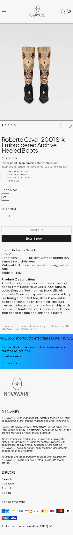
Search (7, 479)
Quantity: (9, 209)
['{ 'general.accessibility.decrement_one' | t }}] (2, 216)
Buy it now (34, 239)
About (6, 488)
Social (6, 493)
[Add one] (16, 216)
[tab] (2, 125)
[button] (63, 11)
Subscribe (9, 363)
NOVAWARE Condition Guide (19, 329)
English (6, 526)
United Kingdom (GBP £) (33, 526)
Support (8, 484)
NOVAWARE (18, 502)
